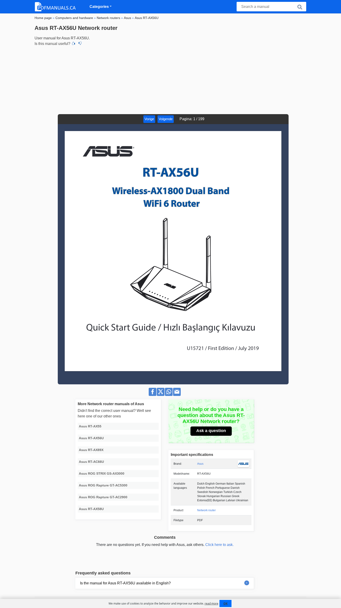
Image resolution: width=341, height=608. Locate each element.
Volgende (166, 119)
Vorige (149, 119)
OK (225, 603)
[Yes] (73, 44)
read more (211, 603)
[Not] (80, 44)
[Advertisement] (170, 79)
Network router (206, 510)
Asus (200, 463)
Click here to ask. (219, 545)
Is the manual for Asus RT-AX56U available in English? (125, 583)
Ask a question (211, 430)
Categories (99, 7)
